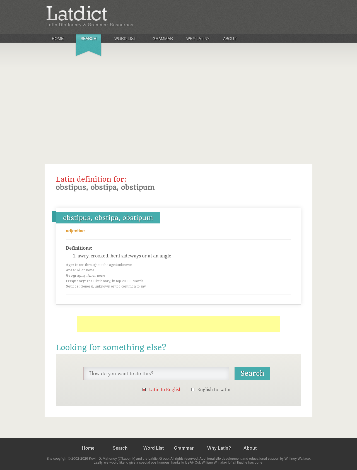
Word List (125, 38)
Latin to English (165, 389)
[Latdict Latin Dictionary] (118, 16)
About (230, 38)
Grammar (163, 38)
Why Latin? (197, 38)
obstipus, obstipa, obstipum (108, 218)
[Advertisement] (178, 101)
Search (89, 38)
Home (58, 38)
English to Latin (213, 389)
